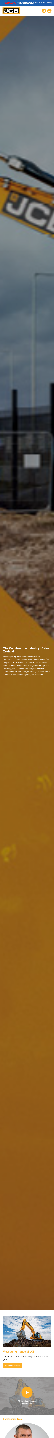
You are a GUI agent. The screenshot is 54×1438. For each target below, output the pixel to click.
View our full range (12, 1365)
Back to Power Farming (43, 3)
